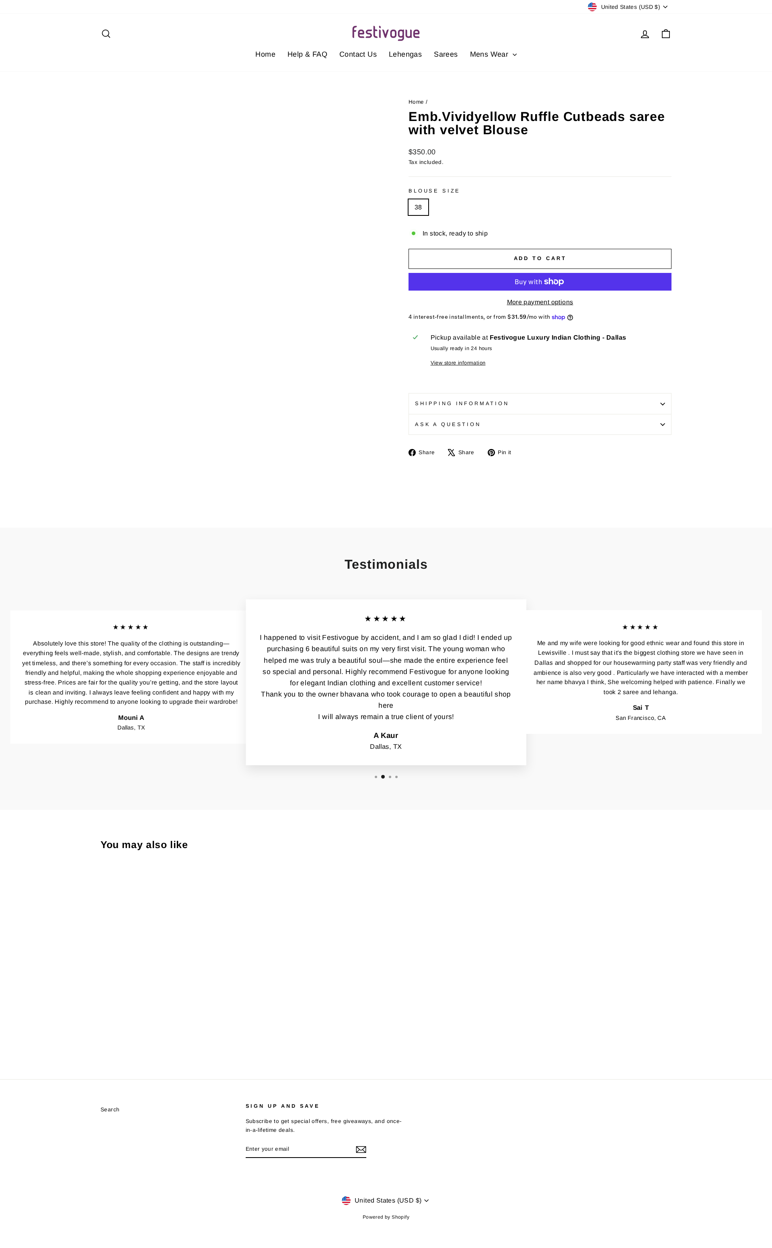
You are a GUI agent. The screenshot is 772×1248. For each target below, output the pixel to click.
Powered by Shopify (386, 1217)
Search (110, 1110)
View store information (458, 363)
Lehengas (405, 54)
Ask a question (448, 424)
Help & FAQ (307, 54)
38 (418, 207)
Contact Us (358, 54)
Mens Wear (490, 54)
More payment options (540, 302)
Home (265, 54)
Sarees (446, 54)
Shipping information (462, 403)
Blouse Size (434, 191)
